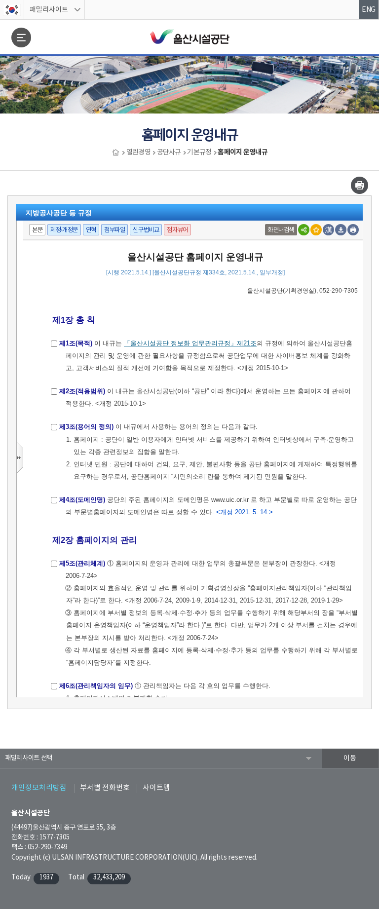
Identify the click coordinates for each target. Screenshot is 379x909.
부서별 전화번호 (105, 788)
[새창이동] (12, 10)
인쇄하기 (359, 185)
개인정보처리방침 (39, 788)
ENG (369, 10)
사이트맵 (156, 788)
